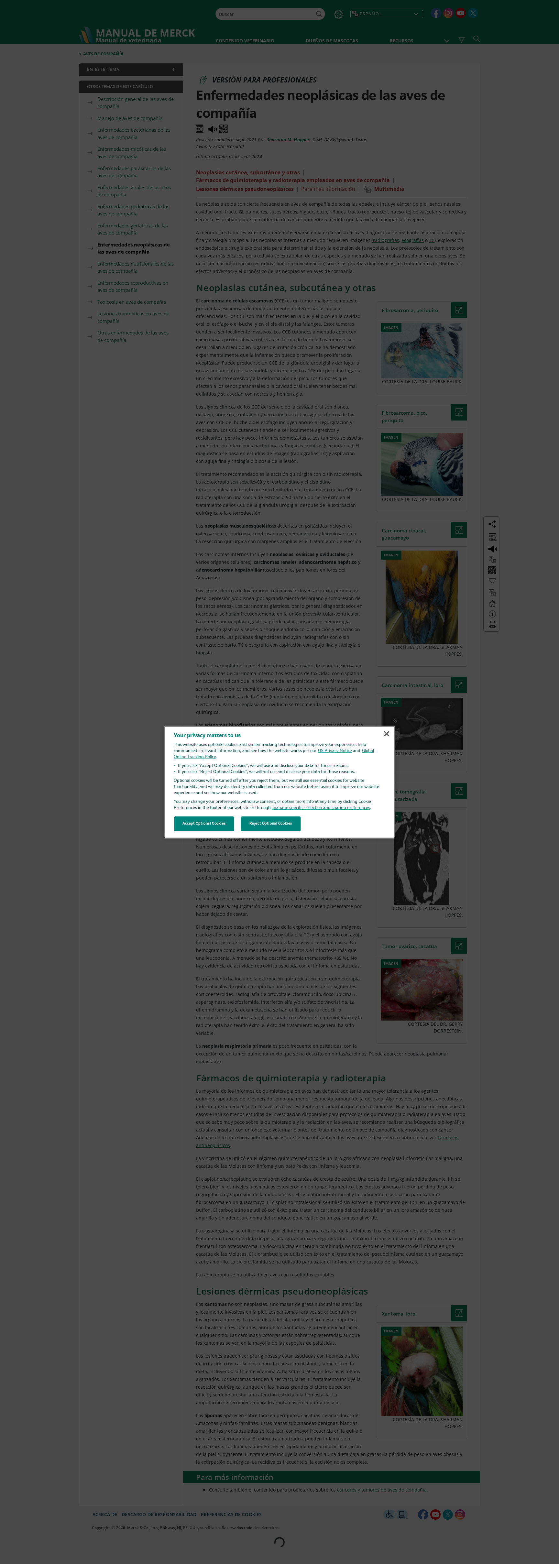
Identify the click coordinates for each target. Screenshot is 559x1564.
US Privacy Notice (335, 751)
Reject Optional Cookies (270, 824)
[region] (279, 782)
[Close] (386, 734)
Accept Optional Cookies (204, 824)
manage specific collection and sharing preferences (321, 808)
